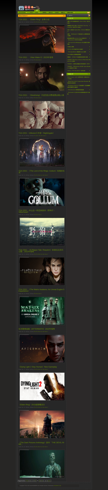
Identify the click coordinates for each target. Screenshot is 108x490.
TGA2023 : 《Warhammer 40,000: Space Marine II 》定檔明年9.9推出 (78, 67)
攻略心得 (50, 12)
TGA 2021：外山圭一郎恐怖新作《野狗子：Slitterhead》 (37, 211)
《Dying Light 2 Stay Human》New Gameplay (38, 367)
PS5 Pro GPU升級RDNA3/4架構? (75, 49)
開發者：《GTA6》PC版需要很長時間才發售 (77, 57)
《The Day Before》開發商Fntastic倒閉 (76, 51)
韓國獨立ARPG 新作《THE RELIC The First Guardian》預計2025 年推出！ (77, 26)
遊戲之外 (63, 12)
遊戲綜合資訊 (70, 12)
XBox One (40, 22)
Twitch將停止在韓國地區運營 (74, 54)
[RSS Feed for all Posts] (88, 12)
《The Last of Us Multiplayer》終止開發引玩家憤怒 (78, 43)
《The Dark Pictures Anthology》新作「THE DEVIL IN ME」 (41, 443)
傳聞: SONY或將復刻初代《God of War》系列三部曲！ (78, 22)
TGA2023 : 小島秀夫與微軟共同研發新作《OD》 (78, 63)
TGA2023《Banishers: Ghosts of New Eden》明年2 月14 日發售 (78, 60)
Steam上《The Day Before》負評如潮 (76, 70)
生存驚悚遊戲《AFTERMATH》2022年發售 (37, 329)
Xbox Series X (45, 22)
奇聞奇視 (44, 12)
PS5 (37, 22)
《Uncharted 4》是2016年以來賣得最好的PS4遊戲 (78, 93)
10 (39, 480)
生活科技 (57, 12)
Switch (31, 12)
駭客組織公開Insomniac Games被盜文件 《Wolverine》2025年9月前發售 (77, 39)
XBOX (36, 12)
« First (26, 480)
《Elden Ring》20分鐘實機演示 (32, 405)
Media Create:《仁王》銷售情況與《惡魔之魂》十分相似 (78, 78)
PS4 (34, 22)
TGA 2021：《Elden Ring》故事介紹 (34, 19)
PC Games (36, 135)
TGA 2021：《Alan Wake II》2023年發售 (36, 57)
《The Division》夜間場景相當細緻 (75, 89)
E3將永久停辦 (70, 46)
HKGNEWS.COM (57, 485)
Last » (49, 480)
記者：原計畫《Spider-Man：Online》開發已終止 (78, 30)
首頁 (37, 10)
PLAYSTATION (22, 12)
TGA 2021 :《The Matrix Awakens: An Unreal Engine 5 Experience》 (41, 290)
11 (42, 480)
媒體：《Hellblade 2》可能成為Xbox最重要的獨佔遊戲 (78, 34)
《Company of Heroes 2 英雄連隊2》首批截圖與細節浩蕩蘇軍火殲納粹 (78, 86)
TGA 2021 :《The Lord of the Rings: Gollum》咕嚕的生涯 (42, 172)
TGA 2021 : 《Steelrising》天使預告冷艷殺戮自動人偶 (41, 95)
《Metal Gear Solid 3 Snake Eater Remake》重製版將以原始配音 (78, 82)
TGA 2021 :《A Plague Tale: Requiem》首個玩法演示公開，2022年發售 (41, 251)
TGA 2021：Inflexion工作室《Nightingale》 (37, 133)
